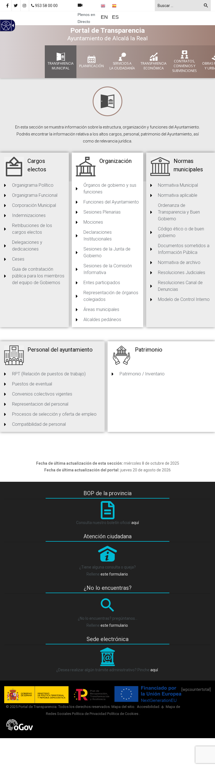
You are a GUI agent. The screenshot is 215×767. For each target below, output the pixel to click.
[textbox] (183, 5)
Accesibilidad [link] (147, 707)
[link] (24, 5)
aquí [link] (135, 522)
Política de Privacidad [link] (89, 714)
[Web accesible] (5, 29)
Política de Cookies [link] (123, 714)
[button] (206, 6)
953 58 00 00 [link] (46, 5)
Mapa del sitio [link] (122, 707)
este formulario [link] (114, 574)
